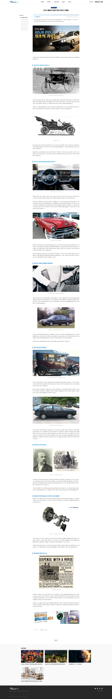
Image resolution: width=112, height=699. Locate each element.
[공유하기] (36, 630)
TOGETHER (56, 1)
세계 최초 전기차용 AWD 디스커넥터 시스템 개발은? (25, 28)
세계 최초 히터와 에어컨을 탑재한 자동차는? (25, 21)
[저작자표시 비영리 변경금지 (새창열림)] (45, 629)
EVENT (69, 1)
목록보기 (56, 640)
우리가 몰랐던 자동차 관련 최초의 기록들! (24, 17)
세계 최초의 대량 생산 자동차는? (25, 19)
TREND (42, 1)
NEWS (63, 1)
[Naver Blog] (102, 2)
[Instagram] (98, 2)
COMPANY (91, 1)
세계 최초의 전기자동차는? (25, 26)
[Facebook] (100, 2)
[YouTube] (96, 2)
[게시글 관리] (37, 630)
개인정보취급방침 (100, 690)
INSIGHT (49, 1)
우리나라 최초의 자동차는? (25, 24)
